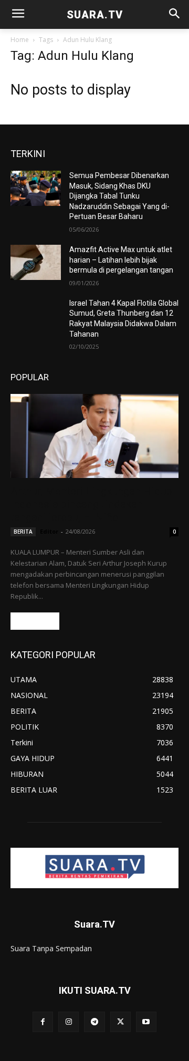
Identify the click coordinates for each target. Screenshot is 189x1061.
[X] (120, 1022)
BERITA (23, 531)
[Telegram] (94, 1022)
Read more (34, 621)
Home (19, 39)
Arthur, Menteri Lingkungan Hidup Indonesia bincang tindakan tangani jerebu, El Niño (91, 504)
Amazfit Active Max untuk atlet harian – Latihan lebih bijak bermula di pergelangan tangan (121, 259)
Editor (49, 531)
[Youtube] (146, 1022)
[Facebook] (43, 1022)
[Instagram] (68, 1022)
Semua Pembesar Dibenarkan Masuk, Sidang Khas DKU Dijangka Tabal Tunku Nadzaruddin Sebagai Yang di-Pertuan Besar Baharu (119, 196)
